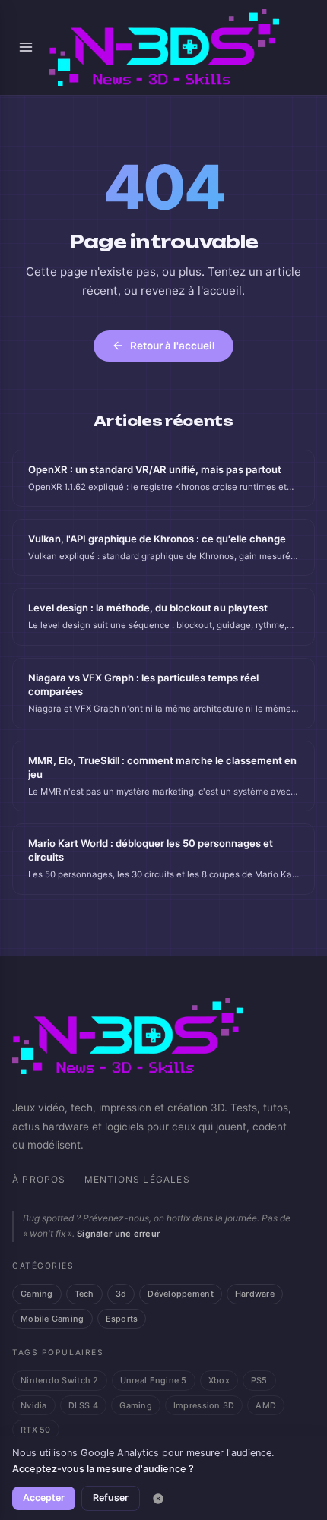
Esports (122, 1318)
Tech (84, 1293)
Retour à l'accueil (172, 346)
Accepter (44, 1497)
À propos (39, 1179)
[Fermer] (158, 1499)
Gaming (37, 1293)
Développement (181, 1293)
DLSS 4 (83, 1405)
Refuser (111, 1497)
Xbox (219, 1380)
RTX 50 (36, 1429)
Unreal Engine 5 (153, 1380)
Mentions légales (137, 1179)
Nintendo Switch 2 (60, 1380)
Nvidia (34, 1405)
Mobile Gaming (52, 1318)
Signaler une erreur (118, 1233)
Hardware (255, 1293)
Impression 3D (204, 1405)
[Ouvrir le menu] (26, 47)
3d (121, 1293)
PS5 (259, 1380)
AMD (266, 1405)
